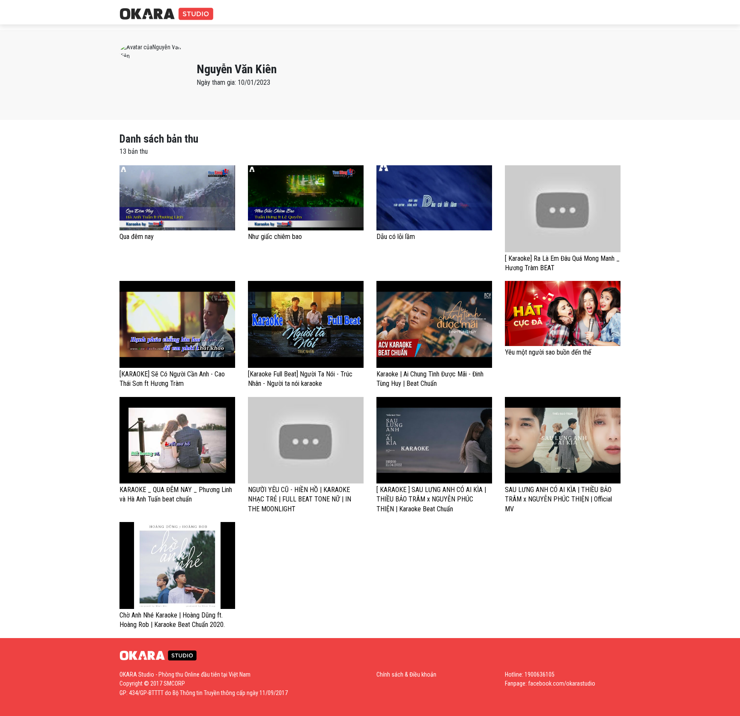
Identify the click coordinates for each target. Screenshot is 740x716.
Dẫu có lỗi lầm (395, 237)
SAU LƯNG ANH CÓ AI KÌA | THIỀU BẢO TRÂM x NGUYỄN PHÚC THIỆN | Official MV (558, 499)
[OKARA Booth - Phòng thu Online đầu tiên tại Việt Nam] (166, 14)
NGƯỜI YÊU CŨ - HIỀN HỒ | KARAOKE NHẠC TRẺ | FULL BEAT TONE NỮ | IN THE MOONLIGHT (299, 499)
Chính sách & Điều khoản (406, 674)
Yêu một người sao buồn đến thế (548, 352)
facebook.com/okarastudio (561, 683)
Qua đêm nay (136, 237)
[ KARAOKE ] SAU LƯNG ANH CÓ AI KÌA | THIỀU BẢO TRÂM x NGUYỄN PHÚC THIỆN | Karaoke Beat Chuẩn (431, 499)
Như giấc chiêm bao (275, 237)
